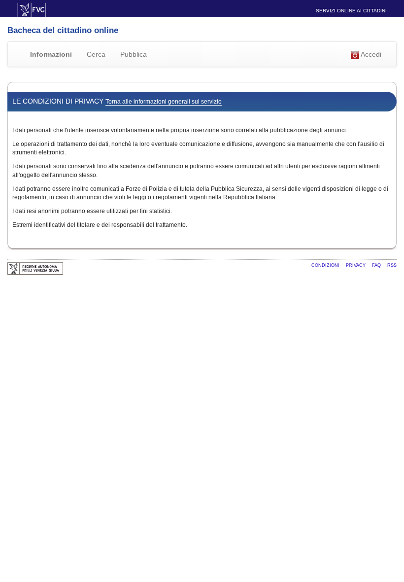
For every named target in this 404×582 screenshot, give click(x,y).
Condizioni (326, 265)
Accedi (370, 54)
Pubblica (133, 54)
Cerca (96, 54)
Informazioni (51, 54)
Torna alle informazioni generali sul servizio (163, 101)
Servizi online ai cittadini (351, 10)
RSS (392, 265)
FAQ (377, 265)
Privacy (356, 265)
